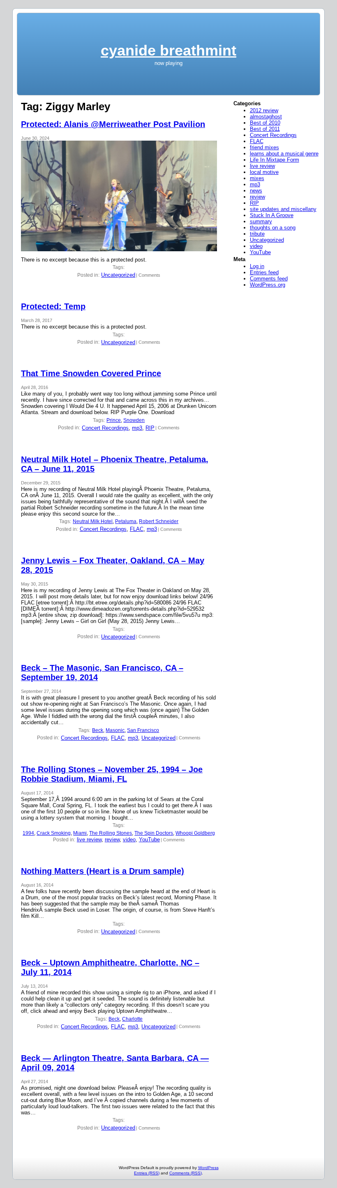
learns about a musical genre (284, 154)
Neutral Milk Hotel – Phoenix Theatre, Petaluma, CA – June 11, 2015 (114, 464)
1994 (28, 833)
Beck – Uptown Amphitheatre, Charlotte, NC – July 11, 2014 (110, 967)
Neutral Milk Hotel (93, 521)
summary (261, 221)
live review (89, 839)
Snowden (134, 420)
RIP (150, 428)
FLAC (136, 529)
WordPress (208, 1167)
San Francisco (143, 730)
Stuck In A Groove (271, 215)
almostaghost (266, 116)
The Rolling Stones (110, 833)
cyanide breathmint (168, 50)
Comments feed (269, 279)
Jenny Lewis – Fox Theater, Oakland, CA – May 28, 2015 (112, 565)
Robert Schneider (158, 521)
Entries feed (264, 272)
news (256, 191)
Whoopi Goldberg (195, 833)
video (129, 839)
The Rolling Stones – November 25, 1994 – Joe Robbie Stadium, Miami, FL (112, 774)
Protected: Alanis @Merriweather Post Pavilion (113, 124)
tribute (257, 234)
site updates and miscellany (283, 209)
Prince (113, 420)
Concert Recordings (105, 428)
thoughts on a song (272, 228)
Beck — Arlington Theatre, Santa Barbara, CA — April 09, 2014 (115, 1063)
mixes (257, 178)
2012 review (264, 110)
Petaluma (125, 521)
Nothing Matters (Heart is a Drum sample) (102, 870)
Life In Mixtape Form (274, 160)
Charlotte (132, 1019)
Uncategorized (118, 275)
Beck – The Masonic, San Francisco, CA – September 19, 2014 (102, 672)
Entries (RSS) (146, 1173)
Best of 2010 (265, 123)
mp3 (137, 428)
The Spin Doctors (153, 833)
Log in (257, 266)
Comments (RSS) (185, 1173)
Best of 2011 (265, 129)
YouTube (149, 839)
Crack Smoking (54, 833)
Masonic (115, 730)
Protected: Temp (53, 306)
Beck (97, 730)
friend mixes (264, 147)
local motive (264, 172)
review (112, 839)
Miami (80, 833)
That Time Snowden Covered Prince (91, 373)
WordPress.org (267, 285)
